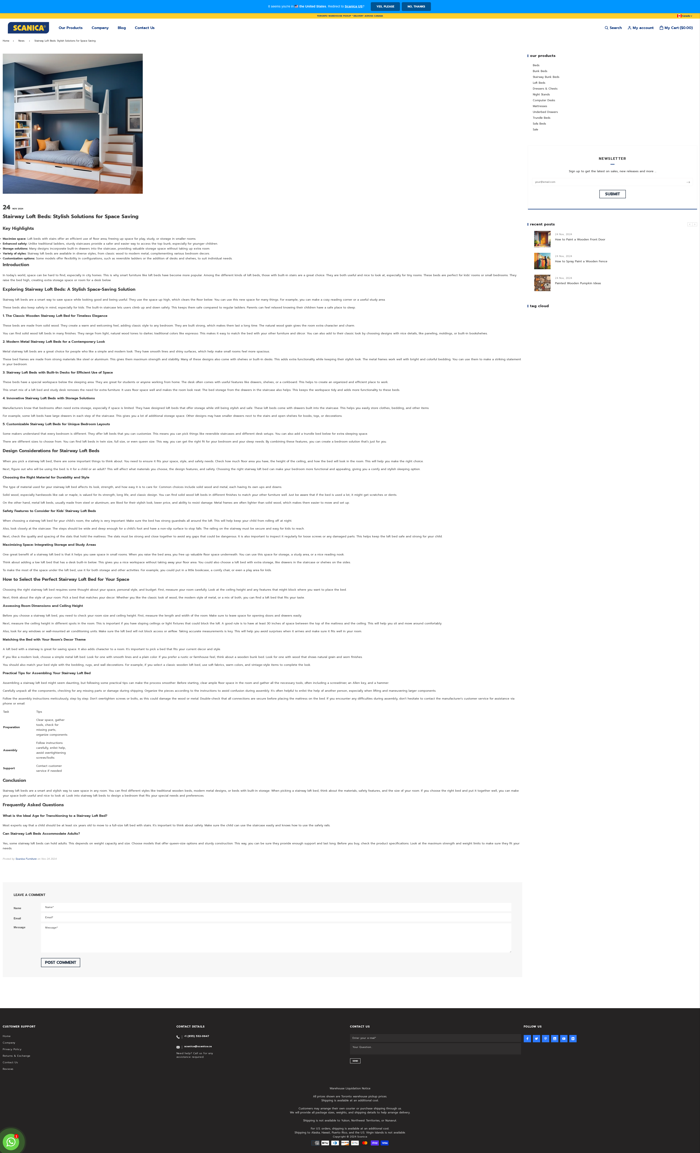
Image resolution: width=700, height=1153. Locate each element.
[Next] (694, 224)
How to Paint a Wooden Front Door (543, 239)
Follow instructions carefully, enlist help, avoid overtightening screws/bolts (51, 750)
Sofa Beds (539, 124)
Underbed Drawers (545, 112)
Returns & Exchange (16, 1056)
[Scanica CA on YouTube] (563, 1038)
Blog (122, 27)
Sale (535, 130)
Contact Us (145, 27)
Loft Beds (539, 83)
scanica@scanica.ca (198, 1046)
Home (6, 41)
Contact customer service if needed (49, 768)
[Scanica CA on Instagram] (554, 1038)
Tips (39, 712)
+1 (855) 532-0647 (196, 1036)
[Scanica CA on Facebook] (527, 1038)
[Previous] (690, 224)
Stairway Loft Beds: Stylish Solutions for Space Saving (65, 41)
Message (19, 927)
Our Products (71, 27)
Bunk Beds (540, 71)
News (21, 41)
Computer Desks (544, 100)
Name (17, 908)
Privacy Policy (12, 1049)
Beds (536, 65)
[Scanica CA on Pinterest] (545, 1038)
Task (6, 712)
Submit (612, 194)
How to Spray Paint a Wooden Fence (544, 261)
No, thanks (416, 6)
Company (100, 27)
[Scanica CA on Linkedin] (573, 1038)
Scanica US (354, 6)
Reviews (8, 1069)
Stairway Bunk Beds (546, 77)
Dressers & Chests (545, 89)
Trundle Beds (541, 118)
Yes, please (385, 6)
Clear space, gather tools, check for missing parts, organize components (51, 727)
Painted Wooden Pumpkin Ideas (541, 283)
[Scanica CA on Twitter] (536, 1038)
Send (355, 1061)
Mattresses (540, 106)
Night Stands (541, 94)
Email (17, 918)
